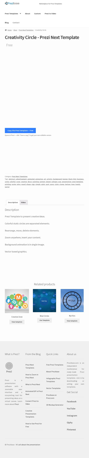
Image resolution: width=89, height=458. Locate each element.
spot (47, 184)
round (23, 184)
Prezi (17, 404)
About (27, 13)
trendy (77, 184)
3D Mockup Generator (54, 405)
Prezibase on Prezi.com (51, 396)
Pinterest (71, 429)
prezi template (77, 182)
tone (73, 184)
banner (65, 179)
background (57, 179)
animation (39, 179)
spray (52, 184)
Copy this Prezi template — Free (20, 130)
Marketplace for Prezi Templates (50, 4)
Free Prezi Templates (54, 365)
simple (37, 184)
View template (17, 322)
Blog (7, 22)
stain (57, 184)
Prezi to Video (50, 13)
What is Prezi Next (32, 384)
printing (8, 184)
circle (7, 182)
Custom (37, 13)
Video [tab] (23, 202)
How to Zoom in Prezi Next (31, 376)
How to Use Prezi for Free (33, 425)
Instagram (72, 415)
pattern (42, 182)
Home (10, 30)
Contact (16, 22)
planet (48, 182)
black (70, 179)
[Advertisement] (44, 155)
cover (18, 182)
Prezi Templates (11, 13)
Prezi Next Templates (26, 30)
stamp (61, 184)
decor (30, 182)
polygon (54, 182)
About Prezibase (52, 371)
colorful (12, 182)
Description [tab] (13, 202)
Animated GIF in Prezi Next (34, 392)
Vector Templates (53, 388)
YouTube (71, 408)
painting (36, 182)
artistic (49, 179)
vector (7, 187)
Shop (15, 30)
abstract (12, 179)
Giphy (69, 422)
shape (28, 184)
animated (31, 179)
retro (18, 184)
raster (14, 184)
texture (67, 184)
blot (74, 179)
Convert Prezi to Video (32, 402)
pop (59, 182)
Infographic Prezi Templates (53, 380)
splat (43, 184)
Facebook (71, 401)
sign (33, 184)
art (45, 179)
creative (24, 182)
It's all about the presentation (28, 444)
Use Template (44, 320)
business (80, 179)
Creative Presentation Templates (30, 414)
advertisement (21, 179)
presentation (66, 182)
